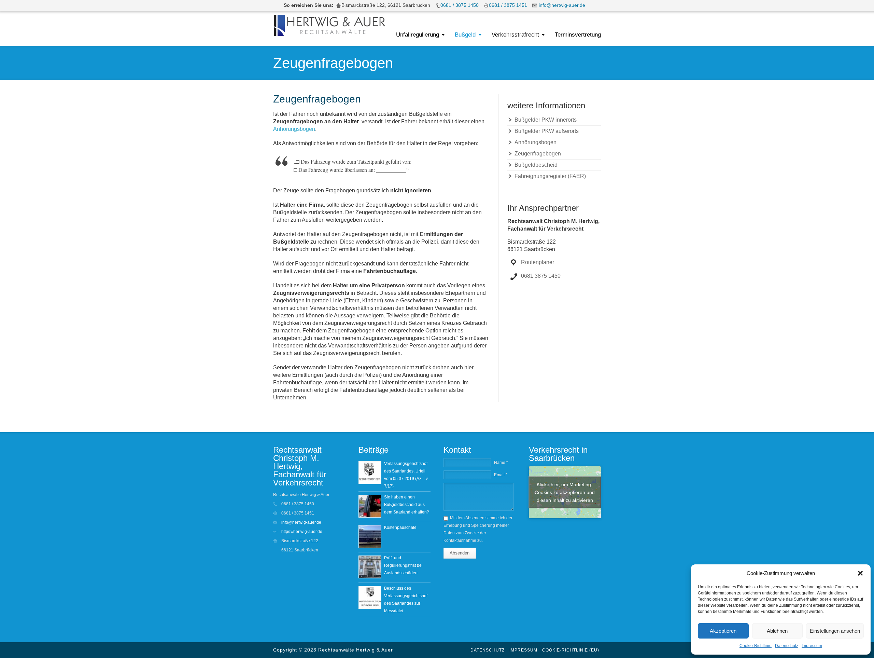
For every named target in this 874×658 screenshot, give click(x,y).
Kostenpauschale (400, 527)
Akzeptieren (723, 631)
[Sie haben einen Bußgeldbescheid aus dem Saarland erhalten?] (369, 506)
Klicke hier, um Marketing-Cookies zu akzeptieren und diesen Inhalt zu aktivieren (565, 492)
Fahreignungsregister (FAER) (550, 176)
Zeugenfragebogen (537, 153)
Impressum (812, 645)
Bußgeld (465, 34)
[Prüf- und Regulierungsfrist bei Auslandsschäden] (369, 567)
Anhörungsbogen (294, 129)
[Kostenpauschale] (369, 536)
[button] (860, 573)
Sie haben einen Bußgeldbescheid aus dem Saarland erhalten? (406, 505)
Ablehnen (777, 631)
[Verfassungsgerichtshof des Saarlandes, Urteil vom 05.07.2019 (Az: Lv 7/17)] (369, 472)
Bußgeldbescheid (536, 165)
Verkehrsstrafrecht (515, 34)
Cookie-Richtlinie (755, 645)
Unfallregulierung (417, 34)
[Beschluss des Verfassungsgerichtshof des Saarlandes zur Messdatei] (369, 597)
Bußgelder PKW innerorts (545, 120)
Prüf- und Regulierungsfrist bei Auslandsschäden (403, 565)
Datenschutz (786, 645)
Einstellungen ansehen (835, 631)
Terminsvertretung (578, 34)
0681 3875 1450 (541, 276)
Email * (500, 474)
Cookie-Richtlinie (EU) (570, 650)
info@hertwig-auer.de (301, 522)
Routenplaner (537, 262)
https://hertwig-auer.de (301, 531)
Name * (501, 462)
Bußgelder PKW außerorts (546, 131)
